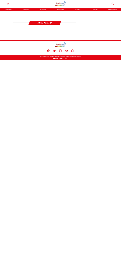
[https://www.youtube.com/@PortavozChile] (66, 51)
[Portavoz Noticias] (8, 4)
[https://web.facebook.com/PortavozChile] (48, 51)
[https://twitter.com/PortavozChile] (54, 51)
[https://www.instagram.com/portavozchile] (60, 51)
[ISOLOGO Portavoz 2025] (60, 5)
